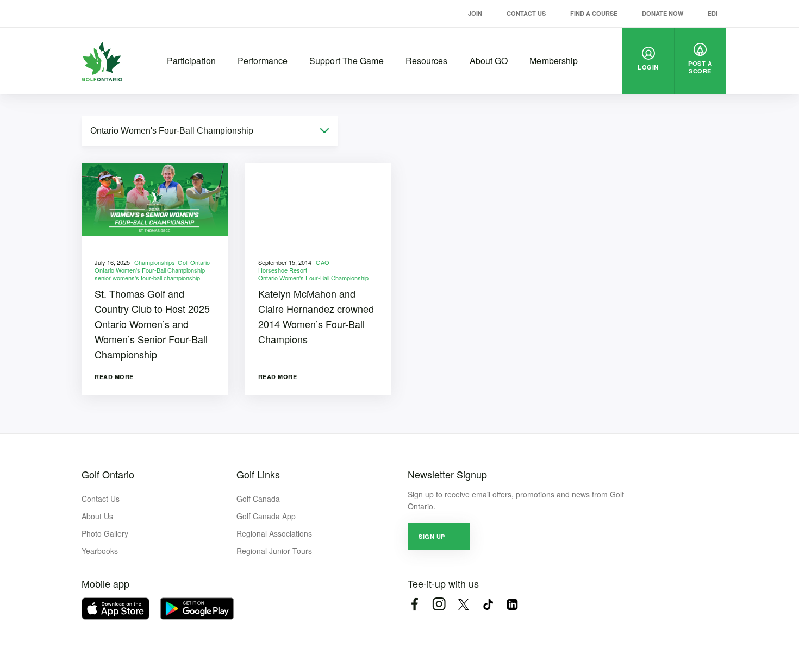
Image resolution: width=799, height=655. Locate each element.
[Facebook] (414, 604)
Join (475, 13)
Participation (191, 60)
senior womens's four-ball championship (147, 277)
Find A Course (593, 13)
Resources (426, 60)
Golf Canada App (266, 516)
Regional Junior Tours (274, 550)
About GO (489, 60)
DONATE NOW (662, 13)
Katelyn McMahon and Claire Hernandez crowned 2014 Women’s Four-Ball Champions (316, 316)
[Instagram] (439, 604)
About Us (97, 516)
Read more (114, 377)
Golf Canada (258, 498)
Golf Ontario (194, 262)
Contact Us (526, 13)
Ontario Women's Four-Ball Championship (150, 270)
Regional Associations (274, 533)
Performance (263, 60)
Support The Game (346, 60)
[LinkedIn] (512, 604)
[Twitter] (463, 604)
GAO (322, 262)
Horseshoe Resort (282, 270)
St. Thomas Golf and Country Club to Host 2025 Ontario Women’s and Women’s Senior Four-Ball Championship (152, 323)
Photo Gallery (105, 533)
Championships (154, 262)
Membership (553, 60)
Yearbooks (100, 550)
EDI (712, 13)
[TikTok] (488, 604)
